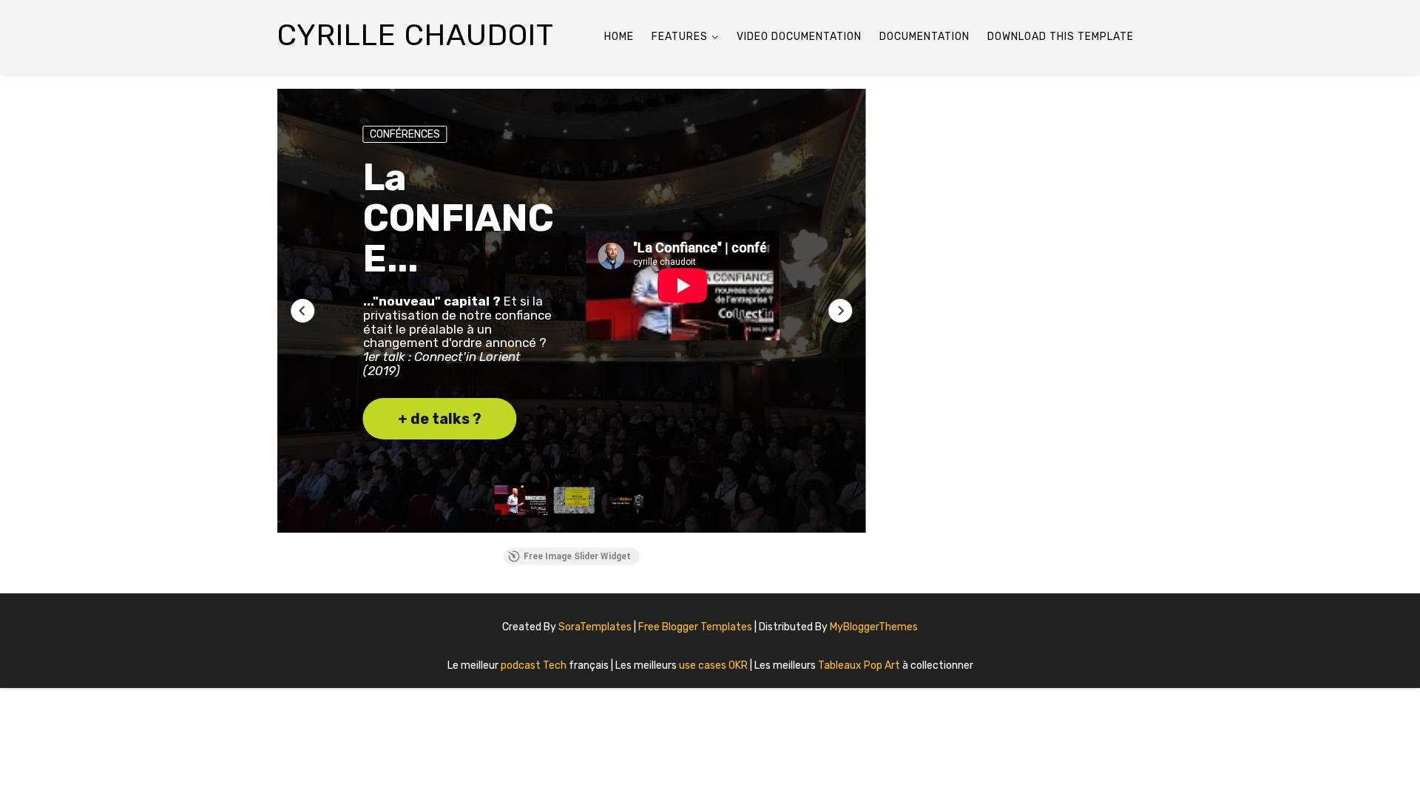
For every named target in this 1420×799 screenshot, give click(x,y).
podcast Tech (535, 665)
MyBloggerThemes (874, 627)
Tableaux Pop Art (860, 665)
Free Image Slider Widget (577, 556)
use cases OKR (714, 665)
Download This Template (1060, 36)
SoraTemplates (595, 627)
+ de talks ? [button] (439, 419)
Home (619, 36)
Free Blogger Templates (696, 627)
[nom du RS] (1124, 621)
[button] (302, 310)
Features (680, 36)
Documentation (924, 36)
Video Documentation (799, 36)
